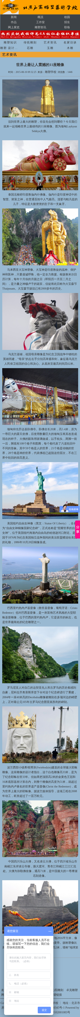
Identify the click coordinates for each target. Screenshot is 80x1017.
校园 (67, 17)
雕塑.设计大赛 (10, 48)
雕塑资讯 (40, 27)
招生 (67, 22)
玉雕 (50, 48)
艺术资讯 (50, 42)
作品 (14, 22)
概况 (40, 17)
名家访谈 (70, 42)
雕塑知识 (10, 42)
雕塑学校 (50, 72)
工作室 (40, 22)
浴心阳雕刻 (56, 990)
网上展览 (13, 27)
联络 (67, 27)
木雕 (70, 48)
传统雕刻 (30, 42)
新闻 (14, 17)
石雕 (30, 48)
